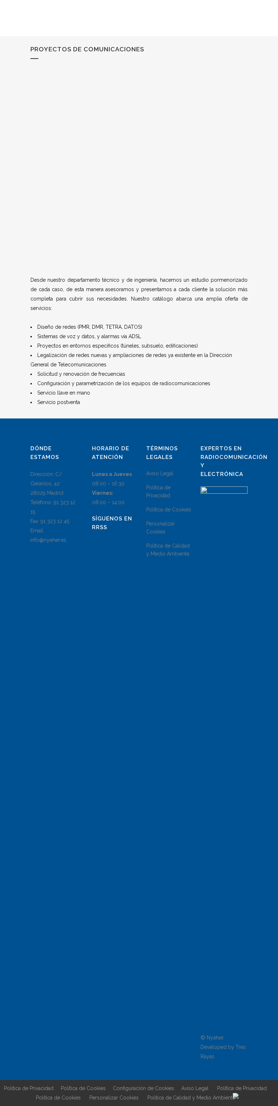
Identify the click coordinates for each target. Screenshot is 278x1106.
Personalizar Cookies (160, 528)
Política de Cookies (168, 509)
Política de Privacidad (158, 491)
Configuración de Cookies (143, 1088)
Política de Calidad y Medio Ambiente (168, 550)
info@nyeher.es (48, 540)
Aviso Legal (159, 473)
